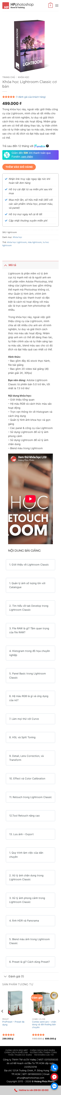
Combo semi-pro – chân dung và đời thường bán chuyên (44, 1024)
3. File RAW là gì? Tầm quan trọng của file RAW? (29, 630)
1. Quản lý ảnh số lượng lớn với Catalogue (27, 585)
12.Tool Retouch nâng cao (24, 815)
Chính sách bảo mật (16, 1050)
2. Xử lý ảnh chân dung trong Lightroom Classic (26, 877)
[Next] (58, 1017)
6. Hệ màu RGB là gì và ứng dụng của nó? (28, 698)
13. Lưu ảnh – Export (21, 834)
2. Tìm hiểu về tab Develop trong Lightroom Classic (28, 607)
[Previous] (2, 1017)
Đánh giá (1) (16, 976)
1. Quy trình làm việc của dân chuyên (26, 854)
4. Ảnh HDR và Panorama (24, 920)
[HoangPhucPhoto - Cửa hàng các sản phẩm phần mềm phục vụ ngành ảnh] (17, 5)
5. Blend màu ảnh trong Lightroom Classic (29, 941)
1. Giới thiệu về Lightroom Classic (29, 564)
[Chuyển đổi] (5, 265)
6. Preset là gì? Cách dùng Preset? (29, 961)
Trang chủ (8, 77)
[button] (50, 5)
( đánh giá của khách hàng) (31, 97)
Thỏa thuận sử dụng (20, 1055)
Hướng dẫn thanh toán (43, 1052)
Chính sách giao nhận (42, 1050)
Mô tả (12, 265)
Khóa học (23, 77)
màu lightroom (35, 242)
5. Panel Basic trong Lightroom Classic (27, 675)
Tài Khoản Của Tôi (44, 1055)
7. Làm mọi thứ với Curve (24, 718)
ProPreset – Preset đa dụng (13, 1023)
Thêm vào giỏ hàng (19, 166)
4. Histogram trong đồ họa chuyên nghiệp (29, 653)
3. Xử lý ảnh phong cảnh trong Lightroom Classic (27, 900)
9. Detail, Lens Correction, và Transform (26, 758)
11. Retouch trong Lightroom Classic (30, 797)
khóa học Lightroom (17, 242)
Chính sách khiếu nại (16, 1052)
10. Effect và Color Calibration (27, 778)
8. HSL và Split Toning (22, 737)
